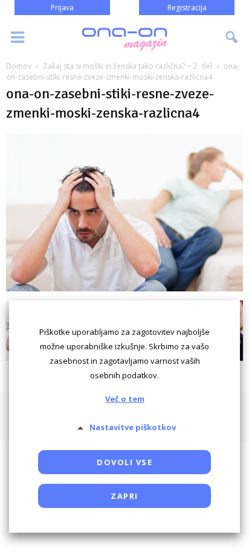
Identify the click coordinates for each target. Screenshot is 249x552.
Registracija (187, 7)
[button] (232, 37)
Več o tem (124, 398)
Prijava (62, 7)
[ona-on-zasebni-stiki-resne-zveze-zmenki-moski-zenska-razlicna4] (124, 288)
